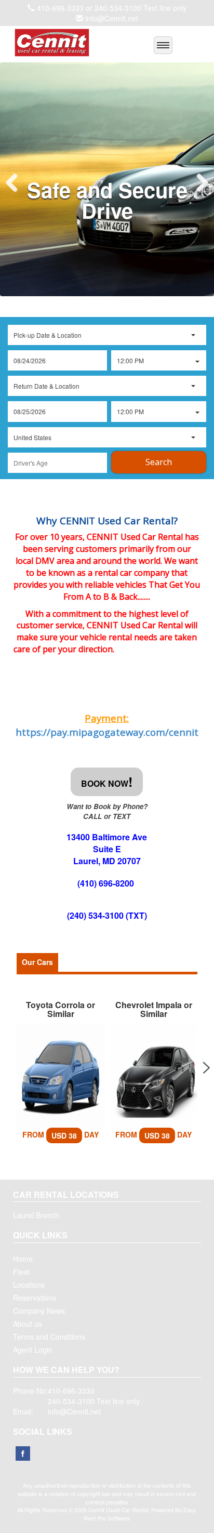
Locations (29, 1284)
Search (158, 462)
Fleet (21, 1271)
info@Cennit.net (111, 18)
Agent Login (32, 1349)
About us (27, 1323)
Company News (39, 1310)
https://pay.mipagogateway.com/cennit (107, 731)
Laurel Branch (36, 1215)
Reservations (34, 1297)
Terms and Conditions (49, 1336)
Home (23, 1258)
